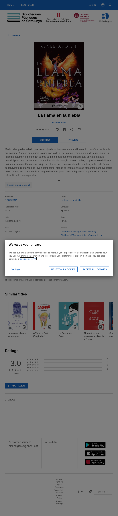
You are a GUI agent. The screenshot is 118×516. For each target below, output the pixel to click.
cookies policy (27, 259)
